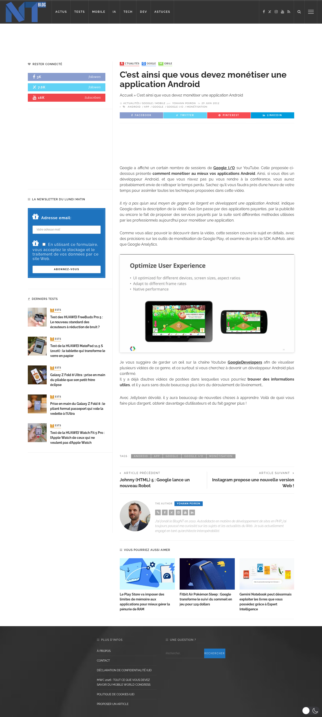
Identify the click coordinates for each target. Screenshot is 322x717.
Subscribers (93, 97)
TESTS (79, 11)
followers (95, 77)
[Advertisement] (90, 39)
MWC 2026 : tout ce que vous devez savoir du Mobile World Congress (123, 682)
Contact (103, 660)
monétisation (197, 107)
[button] (311, 711)
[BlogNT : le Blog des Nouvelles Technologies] (26, 11)
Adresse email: (56, 218)
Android (134, 107)
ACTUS (61, 11)
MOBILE (98, 11)
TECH (128, 11)
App (146, 107)
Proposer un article (112, 704)
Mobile (165, 63)
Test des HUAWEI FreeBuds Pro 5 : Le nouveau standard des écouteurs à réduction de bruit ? (76, 322)
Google (149, 63)
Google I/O (175, 107)
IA (114, 11)
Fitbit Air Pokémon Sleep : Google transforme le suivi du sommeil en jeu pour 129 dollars (206, 599)
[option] (147, 585)
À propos (104, 651)
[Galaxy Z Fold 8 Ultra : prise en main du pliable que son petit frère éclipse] (37, 374)
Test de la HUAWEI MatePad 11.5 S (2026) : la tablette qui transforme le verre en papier (77, 351)
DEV (143, 11)
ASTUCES (162, 11)
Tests (56, 310)
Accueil (126, 95)
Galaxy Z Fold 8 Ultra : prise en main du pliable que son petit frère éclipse (77, 380)
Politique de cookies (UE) (115, 694)
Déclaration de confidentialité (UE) (124, 670)
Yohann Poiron (184, 103)
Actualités (130, 63)
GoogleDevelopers (245, 362)
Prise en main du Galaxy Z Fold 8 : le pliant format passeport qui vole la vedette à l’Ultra (77, 408)
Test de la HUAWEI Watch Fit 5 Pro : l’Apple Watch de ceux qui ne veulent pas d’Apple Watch (77, 437)
